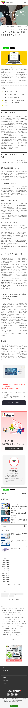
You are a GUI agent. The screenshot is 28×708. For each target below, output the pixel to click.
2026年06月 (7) (5, 562)
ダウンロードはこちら (14, 402)
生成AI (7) (4, 619)
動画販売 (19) (21, 608)
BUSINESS (5, 670)
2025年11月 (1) (5, 573)
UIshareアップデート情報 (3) (17, 626)
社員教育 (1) (19, 635)
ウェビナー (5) (10, 623)
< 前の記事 (3, 493)
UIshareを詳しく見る (14, 448)
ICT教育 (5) (17, 623)
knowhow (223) (5, 594)
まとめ (6, 105)
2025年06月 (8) (5, 581)
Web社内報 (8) (15, 617)
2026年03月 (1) (5, 568)
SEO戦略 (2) (13, 628)
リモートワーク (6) (6, 621)
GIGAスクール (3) (5, 626)
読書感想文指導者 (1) (16, 632)
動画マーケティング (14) (14, 612)
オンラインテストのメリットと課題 (14, 94)
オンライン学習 (12, 42)
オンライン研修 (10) (16, 614)
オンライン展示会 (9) (6, 617)
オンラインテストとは (11, 91)
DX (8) (22, 617)
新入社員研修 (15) (19, 610)
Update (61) (13, 594)
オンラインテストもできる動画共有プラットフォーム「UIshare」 (15, 101)
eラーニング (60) (13, 608)
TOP (4, 667)
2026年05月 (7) (5, 564)
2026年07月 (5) (5, 560)
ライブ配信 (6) (22, 621)
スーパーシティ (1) (6, 630)
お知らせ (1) (14, 630)
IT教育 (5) (24, 623)
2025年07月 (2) (5, 579)
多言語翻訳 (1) (5, 634)
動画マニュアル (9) (17, 615)
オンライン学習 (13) (6, 614)
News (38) (20, 594)
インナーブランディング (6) (14, 619)
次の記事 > (24, 493)
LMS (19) (4, 610)
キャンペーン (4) (20, 625)
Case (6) (11, 596)
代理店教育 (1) (12, 635)
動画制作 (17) (10, 610)
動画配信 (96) (4, 608)
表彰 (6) (3, 623)
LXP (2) (19, 628)
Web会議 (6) (14, 621)
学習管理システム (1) (6, 632)
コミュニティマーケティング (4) (8, 625)
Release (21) (4, 596)
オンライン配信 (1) (20, 634)
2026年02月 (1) (5, 570)
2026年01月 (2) (5, 571)
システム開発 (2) (5, 628)
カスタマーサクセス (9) (6, 615)
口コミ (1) (12, 634)
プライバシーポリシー (7, 702)
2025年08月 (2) (5, 577)
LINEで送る (6, 48)
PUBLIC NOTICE (7, 687)
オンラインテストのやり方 (12, 97)
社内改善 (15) (4, 612)
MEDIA (4, 677)
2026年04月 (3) (5, 566)
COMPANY (5, 674)
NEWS (4, 683)
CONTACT (5, 680)
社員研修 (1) (4, 635)
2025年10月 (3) (5, 575)
